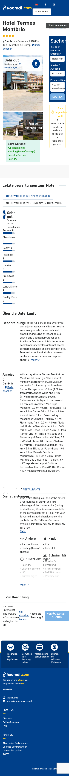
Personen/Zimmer (59, 80)
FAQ (5, 726)
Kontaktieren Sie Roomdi (19, 701)
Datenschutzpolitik (12, 750)
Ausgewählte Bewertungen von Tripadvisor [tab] (33, 203)
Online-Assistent (11, 722)
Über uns (7, 718)
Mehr (34, 360)
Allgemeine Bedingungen (15, 743)
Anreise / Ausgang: (55, 67)
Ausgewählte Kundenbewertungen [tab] (27, 196)
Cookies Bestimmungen (15, 746)
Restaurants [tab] (31, 489)
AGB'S (6, 754)
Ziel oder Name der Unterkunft (55, 50)
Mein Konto (41, 11)
